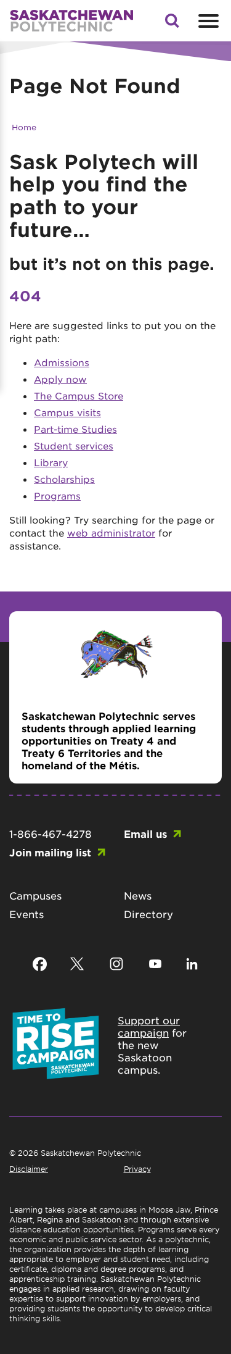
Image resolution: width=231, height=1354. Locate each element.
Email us (145, 833)
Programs (57, 495)
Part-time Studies (75, 429)
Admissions (61, 362)
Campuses (35, 895)
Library (51, 462)
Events (26, 914)
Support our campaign (149, 1026)
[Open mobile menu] (207, 21)
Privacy (137, 1169)
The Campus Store (78, 395)
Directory (148, 914)
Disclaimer (28, 1169)
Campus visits (67, 412)
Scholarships (64, 479)
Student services (73, 445)
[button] (171, 24)
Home (24, 127)
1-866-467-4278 (50, 833)
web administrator (111, 532)
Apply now (60, 379)
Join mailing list (50, 852)
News (138, 895)
